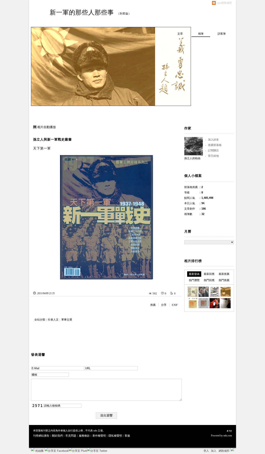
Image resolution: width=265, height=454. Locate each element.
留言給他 (213, 155)
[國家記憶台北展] (225, 303)
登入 (206, 450)
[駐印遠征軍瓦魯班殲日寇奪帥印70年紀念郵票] (215, 292)
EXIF (175, 304)
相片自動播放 (46, 127)
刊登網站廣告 (41, 435)
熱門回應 (209, 280)
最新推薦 (224, 274)
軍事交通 (66, 319)
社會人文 (53, 319)
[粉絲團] (32, 449)
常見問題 (70, 435)
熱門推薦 (224, 280)
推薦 (153, 304)
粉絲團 (39, 450)
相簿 (201, 33)
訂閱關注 (213, 150)
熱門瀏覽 (194, 280)
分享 (163, 304)
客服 (127, 435)
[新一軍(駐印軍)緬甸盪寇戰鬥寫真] (204, 303)
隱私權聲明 (115, 435)
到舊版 (124, 13)
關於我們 (57, 435)
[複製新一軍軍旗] (215, 303)
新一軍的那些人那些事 (82, 12)
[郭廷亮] (204, 292)
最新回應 (209, 274)
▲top (229, 430)
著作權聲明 (99, 435)
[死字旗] (193, 292)
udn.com (227, 435)
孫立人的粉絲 (192, 158)
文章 (180, 33)
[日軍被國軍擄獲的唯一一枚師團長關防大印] (193, 303)
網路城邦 (224, 450)
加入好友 (213, 139)
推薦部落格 (215, 145)
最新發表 (194, 274)
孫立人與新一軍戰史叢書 (52, 139)
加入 (213, 450)
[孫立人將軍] (225, 292)
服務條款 (84, 435)
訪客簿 (222, 33)
